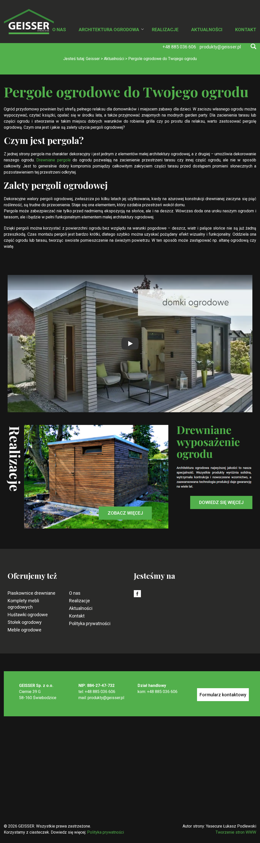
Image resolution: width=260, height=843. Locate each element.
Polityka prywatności (89, 623)
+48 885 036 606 (179, 46)
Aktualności (206, 29)
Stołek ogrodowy (25, 622)
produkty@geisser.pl (220, 46)
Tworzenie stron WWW (236, 832)
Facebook (137, 596)
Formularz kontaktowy (223, 694)
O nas (59, 29)
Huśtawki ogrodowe (28, 614)
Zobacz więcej (125, 513)
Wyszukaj (253, 46)
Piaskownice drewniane (31, 593)
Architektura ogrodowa (109, 29)
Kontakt (245, 29)
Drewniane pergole (53, 160)
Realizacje (165, 29)
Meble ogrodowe (24, 629)
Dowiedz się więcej (221, 502)
